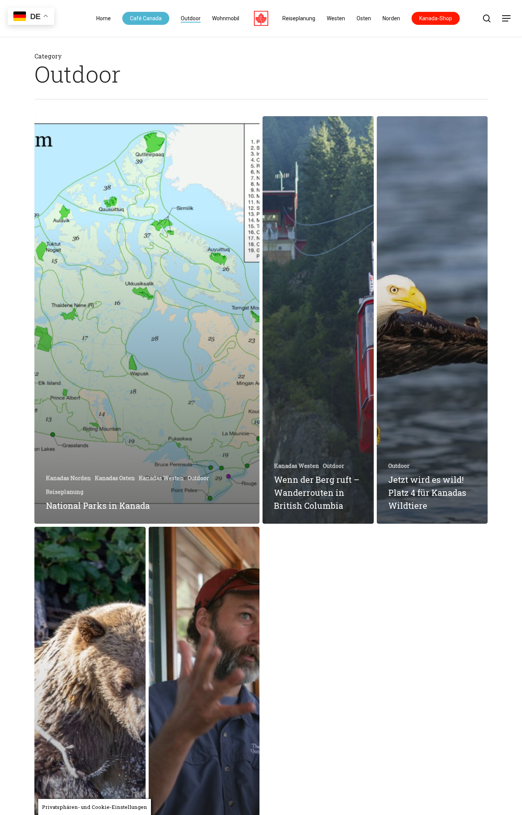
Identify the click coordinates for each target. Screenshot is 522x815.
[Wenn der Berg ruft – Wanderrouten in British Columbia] (318, 320)
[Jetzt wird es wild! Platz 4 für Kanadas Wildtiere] (432, 320)
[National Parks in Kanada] (146, 320)
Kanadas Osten (115, 478)
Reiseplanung (64, 491)
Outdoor (198, 478)
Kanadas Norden (68, 478)
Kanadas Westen (161, 478)
